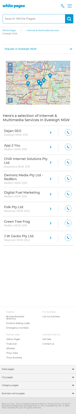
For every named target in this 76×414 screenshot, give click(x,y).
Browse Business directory (15, 317)
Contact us (48, 343)
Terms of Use (8, 403)
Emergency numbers (17, 327)
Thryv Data (12, 353)
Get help (46, 339)
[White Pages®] (13, 6)
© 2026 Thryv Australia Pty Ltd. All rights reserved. (35, 406)
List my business (51, 316)
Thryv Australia (14, 357)
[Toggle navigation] (70, 6)
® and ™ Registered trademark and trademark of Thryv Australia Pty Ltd (36, 404)
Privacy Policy (54, 403)
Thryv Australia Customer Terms (31, 403)
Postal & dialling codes (18, 323)
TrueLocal (11, 343)
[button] (38, 49)
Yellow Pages (13, 339)
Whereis (10, 348)
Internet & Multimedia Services (43, 30)
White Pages (9, 30)
